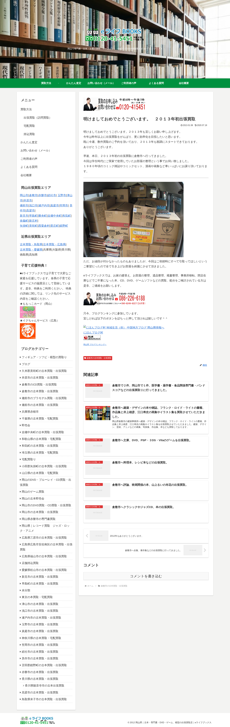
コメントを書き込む (146, 576)
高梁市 (30, 210)
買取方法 (26, 109)
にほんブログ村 (93, 332)
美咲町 (33, 225)
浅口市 (33, 205)
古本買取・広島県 (54, 244)
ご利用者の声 (28, 158)
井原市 (27, 200)
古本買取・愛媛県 (31, 249)
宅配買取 (29, 125)
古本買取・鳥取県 (31, 244)
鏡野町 (64, 225)
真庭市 (54, 205)
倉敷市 (33, 195)
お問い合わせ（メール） (35, 150)
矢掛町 (24, 225)
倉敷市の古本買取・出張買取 (99, 358)
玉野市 (62, 195)
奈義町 (24, 220)
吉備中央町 (55, 215)
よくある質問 (28, 166)
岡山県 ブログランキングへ (94, 344)
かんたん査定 (28, 142)
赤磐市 (42, 195)
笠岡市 (64, 205)
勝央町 (42, 215)
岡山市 (24, 195)
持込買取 (29, 134)
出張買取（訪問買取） (38, 117)
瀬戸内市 (44, 205)
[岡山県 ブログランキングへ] (92, 339)
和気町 (66, 215)
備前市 (24, 205)
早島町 (33, 215)
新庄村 (33, 220)
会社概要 (26, 175)
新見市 (24, 215)
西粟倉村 (44, 225)
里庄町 (54, 225)
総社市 (52, 195)
